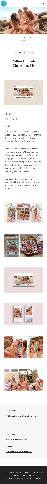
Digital (21, 415)
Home (8, 38)
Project (16, 38)
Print (35, 415)
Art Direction (12, 415)
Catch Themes (34, 478)
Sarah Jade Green (33, 472)
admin (19, 52)
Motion (28, 415)
